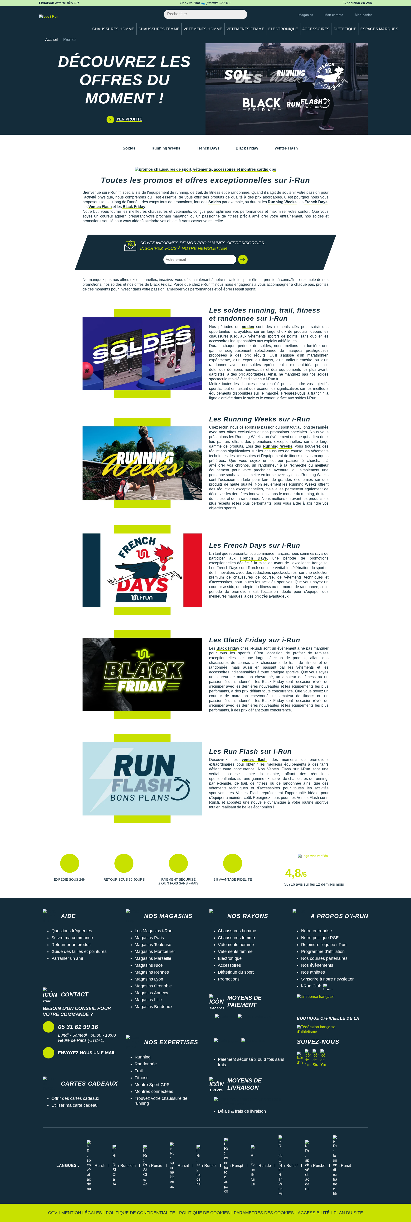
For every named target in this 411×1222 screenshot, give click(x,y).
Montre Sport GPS (152, 1084)
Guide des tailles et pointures (79, 951)
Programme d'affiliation (323, 951)
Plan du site (348, 1212)
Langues (67, 1166)
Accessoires (229, 965)
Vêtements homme (236, 944)
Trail (139, 1070)
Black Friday (247, 148)
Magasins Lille (148, 999)
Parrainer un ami (67, 958)
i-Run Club (311, 986)
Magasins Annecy (151, 992)
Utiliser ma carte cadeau (74, 1105)
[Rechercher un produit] (241, 14)
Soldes (129, 148)
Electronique (230, 958)
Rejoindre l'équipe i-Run (324, 944)
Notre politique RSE (320, 937)
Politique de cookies (204, 1212)
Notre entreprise (316, 930)
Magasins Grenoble (153, 986)
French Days (208, 148)
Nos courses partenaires (324, 958)
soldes (248, 327)
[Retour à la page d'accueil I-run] (61, 22)
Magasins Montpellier (155, 951)
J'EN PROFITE (129, 119)
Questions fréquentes (71, 930)
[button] (243, 259)
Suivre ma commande (72, 937)
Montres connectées (154, 1091)
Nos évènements (317, 965)
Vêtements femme (235, 951)
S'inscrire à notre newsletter (327, 979)
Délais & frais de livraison (242, 1111)
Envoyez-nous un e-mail (87, 1052)
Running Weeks (166, 148)
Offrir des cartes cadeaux (75, 1098)
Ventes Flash (286, 148)
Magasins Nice (149, 965)
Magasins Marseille (153, 958)
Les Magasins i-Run (153, 930)
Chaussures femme (236, 937)
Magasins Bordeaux (153, 1006)
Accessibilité (314, 1212)
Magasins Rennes (152, 972)
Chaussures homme (237, 930)
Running (143, 1057)
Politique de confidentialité (140, 1212)
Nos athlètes (313, 972)
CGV (52, 1212)
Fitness (141, 1077)
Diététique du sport (236, 972)
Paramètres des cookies (264, 1212)
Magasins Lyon (149, 979)
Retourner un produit (71, 944)
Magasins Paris (149, 937)
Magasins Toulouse (153, 944)
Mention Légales (81, 1212)
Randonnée (146, 1064)
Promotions (229, 979)
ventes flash (254, 760)
